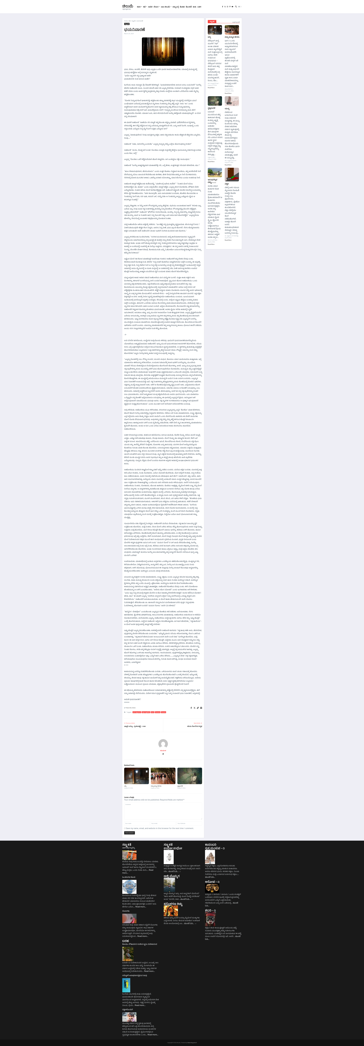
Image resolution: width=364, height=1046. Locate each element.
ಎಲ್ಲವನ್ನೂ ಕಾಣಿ (236, 22)
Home (126, 21)
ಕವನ (139, 6)
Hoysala (163, 712)
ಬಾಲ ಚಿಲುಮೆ (165, 6)
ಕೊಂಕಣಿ (189, 6)
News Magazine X (192, 1042)
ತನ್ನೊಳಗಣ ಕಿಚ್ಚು (173, 904)
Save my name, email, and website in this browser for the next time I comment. (160, 828)
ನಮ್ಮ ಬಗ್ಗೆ (176, 6)
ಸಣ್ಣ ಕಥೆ (133, 21)
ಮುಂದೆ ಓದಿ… (174, 871)
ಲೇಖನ (156, 6)
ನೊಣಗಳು (125, 911)
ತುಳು (194, 6)
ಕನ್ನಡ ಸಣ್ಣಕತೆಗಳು (146, 712)
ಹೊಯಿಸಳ (163, 750)
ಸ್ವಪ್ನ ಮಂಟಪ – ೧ (215, 848)
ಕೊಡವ (182, 6)
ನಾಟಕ (150, 6)
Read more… (140, 906)
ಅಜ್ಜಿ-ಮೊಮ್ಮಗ (172, 876)
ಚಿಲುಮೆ (127, 6)
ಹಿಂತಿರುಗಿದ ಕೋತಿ (128, 877)
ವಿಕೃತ (227, 183)
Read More (211, 87)
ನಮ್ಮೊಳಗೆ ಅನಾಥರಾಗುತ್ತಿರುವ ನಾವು (134, 975)
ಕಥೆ (144, 6)
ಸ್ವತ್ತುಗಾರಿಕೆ (180, 786)
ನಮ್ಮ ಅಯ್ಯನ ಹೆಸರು (156, 786)
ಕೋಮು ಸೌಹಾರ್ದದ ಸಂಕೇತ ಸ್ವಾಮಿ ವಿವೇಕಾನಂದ (139, 944)
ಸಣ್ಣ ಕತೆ (126, 844)
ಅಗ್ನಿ (125, 786)
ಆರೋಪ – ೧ (212, 881)
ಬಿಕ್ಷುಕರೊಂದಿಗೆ (127, 1009)
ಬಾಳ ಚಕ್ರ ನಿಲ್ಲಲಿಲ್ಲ (128, 847)
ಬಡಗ (199, 6)
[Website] (163, 754)
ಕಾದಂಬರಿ (210, 844)
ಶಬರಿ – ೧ (210, 910)
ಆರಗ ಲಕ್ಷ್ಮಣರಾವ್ (137, 712)
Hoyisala (157, 712)
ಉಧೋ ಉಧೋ (173, 848)
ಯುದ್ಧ (227, 108)
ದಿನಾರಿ (152, 712)
